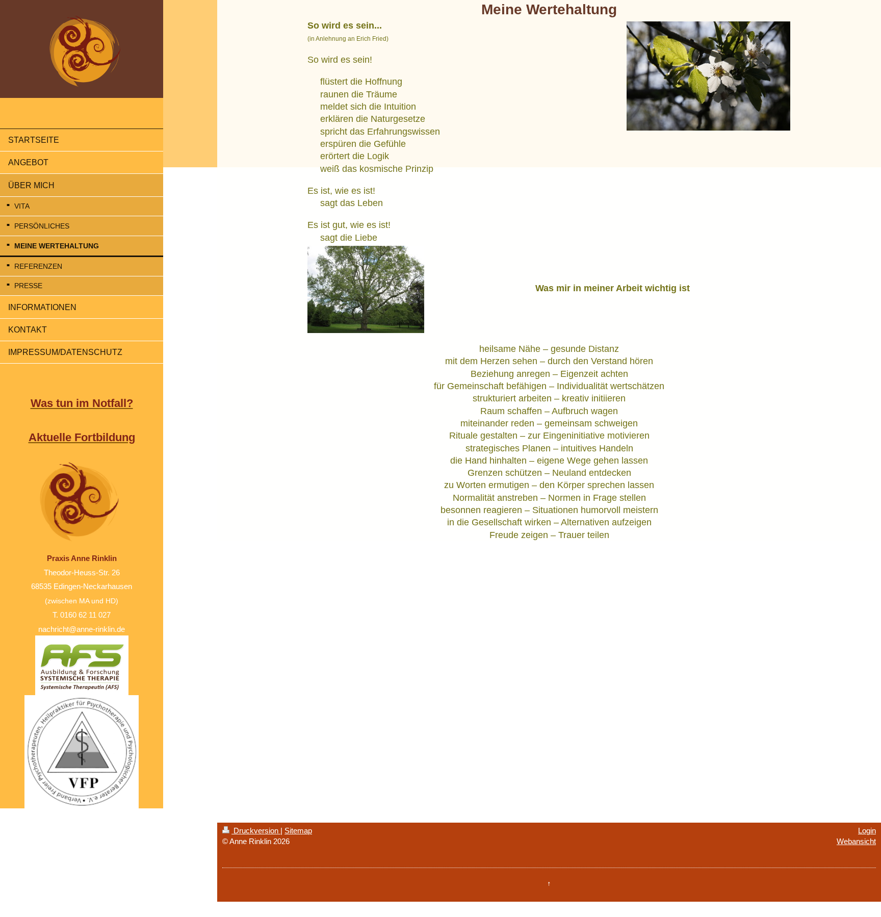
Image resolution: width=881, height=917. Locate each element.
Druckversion (255, 830)
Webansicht (856, 841)
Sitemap (298, 830)
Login (867, 830)
